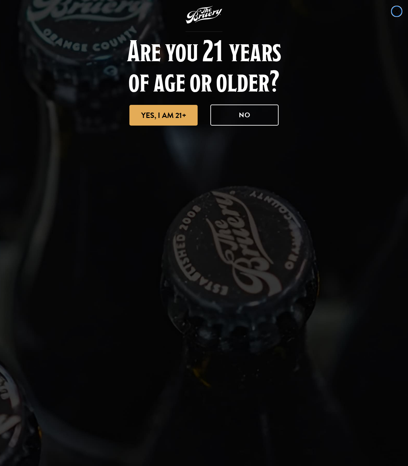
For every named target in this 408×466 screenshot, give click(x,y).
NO (245, 115)
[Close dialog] (397, 11)
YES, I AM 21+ (163, 115)
